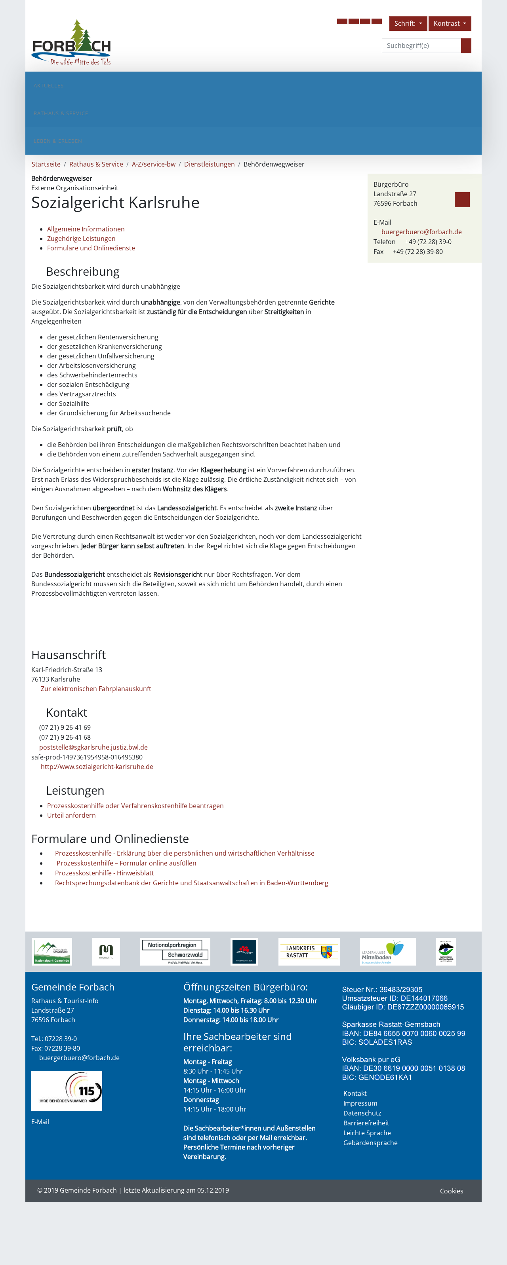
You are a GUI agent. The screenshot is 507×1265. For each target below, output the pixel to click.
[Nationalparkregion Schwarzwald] (175, 951)
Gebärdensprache (370, 1142)
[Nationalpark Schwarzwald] (52, 951)
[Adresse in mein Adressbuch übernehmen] (462, 198)
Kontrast (447, 23)
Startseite (46, 164)
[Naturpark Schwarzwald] (446, 951)
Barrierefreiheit (366, 1123)
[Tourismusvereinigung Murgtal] (106, 951)
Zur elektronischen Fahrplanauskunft (95, 688)
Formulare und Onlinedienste (91, 248)
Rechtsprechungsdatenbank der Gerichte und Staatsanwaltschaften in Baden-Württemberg (191, 883)
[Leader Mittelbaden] (388, 951)
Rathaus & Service (61, 113)
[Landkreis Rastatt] (309, 951)
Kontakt (355, 1093)
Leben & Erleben (58, 140)
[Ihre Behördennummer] (66, 1090)
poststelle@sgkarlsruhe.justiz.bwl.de (93, 747)
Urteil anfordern (71, 815)
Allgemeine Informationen (86, 229)
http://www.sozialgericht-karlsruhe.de (96, 766)
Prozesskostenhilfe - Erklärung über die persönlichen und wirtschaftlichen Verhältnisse (184, 853)
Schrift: (406, 23)
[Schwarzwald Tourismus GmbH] (244, 951)
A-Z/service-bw (153, 164)
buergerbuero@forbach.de (421, 231)
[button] (342, 21)
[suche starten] (466, 45)
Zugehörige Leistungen (81, 238)
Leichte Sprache (367, 1133)
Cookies (451, 1191)
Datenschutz (362, 1113)
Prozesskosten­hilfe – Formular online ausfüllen (125, 863)
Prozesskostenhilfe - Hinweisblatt (104, 873)
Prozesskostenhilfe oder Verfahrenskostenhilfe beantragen (135, 805)
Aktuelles (49, 85)
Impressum (360, 1103)
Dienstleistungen (209, 164)
